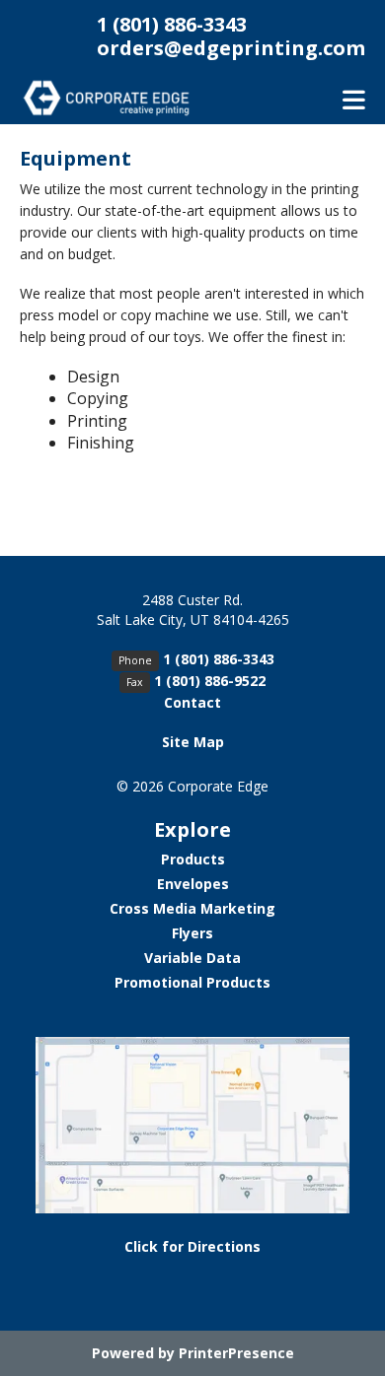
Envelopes (193, 883)
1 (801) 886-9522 (210, 680)
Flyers (192, 933)
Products (193, 859)
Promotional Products (192, 982)
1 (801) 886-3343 (172, 24)
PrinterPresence (236, 1352)
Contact (192, 702)
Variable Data (192, 957)
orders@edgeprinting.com (231, 47)
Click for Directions (192, 1246)
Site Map (193, 741)
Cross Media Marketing (192, 908)
